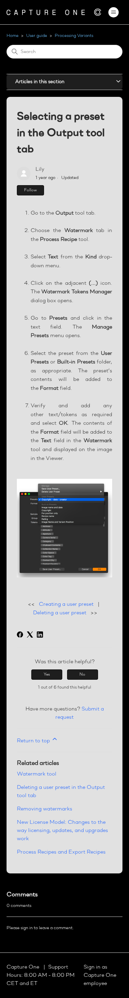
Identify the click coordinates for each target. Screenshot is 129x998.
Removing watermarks (44, 809)
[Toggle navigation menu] (113, 12)
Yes (47, 675)
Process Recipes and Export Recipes (61, 852)
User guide (36, 36)
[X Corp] (30, 634)
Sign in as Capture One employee (100, 975)
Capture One (24, 967)
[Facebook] (20, 634)
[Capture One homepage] (54, 12)
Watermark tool (36, 774)
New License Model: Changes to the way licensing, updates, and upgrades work (62, 831)
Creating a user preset (66, 604)
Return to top (34, 741)
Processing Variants (74, 36)
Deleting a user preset (59, 613)
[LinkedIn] (40, 634)
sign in (27, 928)
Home (13, 36)
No (82, 675)
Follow (30, 190)
